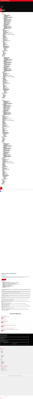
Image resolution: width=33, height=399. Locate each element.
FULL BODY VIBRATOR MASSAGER (6, 169)
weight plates (20, 293)
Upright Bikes (4, 63)
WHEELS (4, 87)
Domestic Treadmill (6, 58)
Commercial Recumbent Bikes (7, 19)
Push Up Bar (4, 45)
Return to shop (6, 396)
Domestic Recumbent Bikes (7, 20)
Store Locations (3, 55)
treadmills (5, 297)
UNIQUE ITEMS (4, 35)
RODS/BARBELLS (5, 37)
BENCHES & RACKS (5, 30)
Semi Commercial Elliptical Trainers (8, 17)
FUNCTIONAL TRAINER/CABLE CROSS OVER (7, 75)
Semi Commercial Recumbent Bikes (8, 62)
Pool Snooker (4, 95)
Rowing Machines (5, 69)
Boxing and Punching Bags (6, 89)
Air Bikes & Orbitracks (5, 67)
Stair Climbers (5, 71)
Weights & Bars (3, 78)
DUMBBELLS (4, 36)
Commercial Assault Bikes (7, 68)
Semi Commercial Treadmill (7, 15)
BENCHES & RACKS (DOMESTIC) (6, 73)
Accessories (3, 127)
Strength (3, 72)
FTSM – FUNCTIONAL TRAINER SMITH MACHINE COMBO (8, 34)
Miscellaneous (6, 92)
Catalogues (3, 97)
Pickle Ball (4, 51)
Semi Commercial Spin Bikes (7, 66)
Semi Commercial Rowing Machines (8, 70)
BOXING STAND (5, 47)
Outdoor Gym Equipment (4, 50)
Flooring (4, 29)
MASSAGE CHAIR (4, 126)
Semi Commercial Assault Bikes (7, 26)
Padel (3, 94)
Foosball (4, 52)
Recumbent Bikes (5, 61)
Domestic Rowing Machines (7, 28)
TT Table (4, 53)
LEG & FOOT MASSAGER (5, 168)
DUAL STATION (4, 74)
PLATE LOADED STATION (5, 32)
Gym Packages (3, 54)
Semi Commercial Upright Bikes (7, 64)
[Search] (1, 11)
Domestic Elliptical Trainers (7, 60)
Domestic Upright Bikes (7, 22)
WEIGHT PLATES (4, 79)
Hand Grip (5, 49)
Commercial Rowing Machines (7, 27)
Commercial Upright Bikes (7, 21)
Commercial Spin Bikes (6, 23)
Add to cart (3, 279)
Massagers (2, 167)
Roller (5, 91)
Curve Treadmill (5, 18)
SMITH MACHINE (4, 33)
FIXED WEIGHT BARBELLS (5, 38)
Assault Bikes (4, 25)
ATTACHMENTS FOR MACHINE (6, 46)
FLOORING (4, 77)
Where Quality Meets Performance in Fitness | (5, 0)
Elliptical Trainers (5, 16)
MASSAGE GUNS (4, 125)
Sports (2, 93)
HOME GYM (4, 76)
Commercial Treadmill (6, 57)
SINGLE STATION (4, 31)
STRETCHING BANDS (4, 128)
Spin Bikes (4, 65)
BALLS (3, 170)
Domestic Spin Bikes (6, 24)
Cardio (2, 56)
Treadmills (4, 14)
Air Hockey (4, 96)
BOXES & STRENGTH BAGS (6, 88)
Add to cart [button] (2, 322)
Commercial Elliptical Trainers (8, 59)
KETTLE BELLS (4, 80)
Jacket (5, 48)
